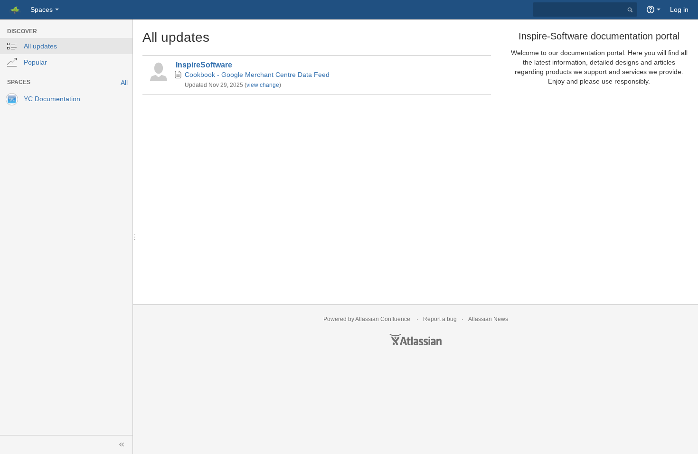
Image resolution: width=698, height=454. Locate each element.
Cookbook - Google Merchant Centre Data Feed (257, 74)
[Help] (653, 9)
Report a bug (440, 319)
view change (262, 85)
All (124, 82)
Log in (679, 9)
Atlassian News (488, 319)
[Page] (178, 75)
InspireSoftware (204, 65)
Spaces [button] (41, 9)
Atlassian (415, 339)
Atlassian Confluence (382, 319)
